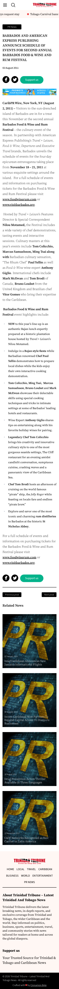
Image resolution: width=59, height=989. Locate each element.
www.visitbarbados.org (19, 204)
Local (20, 869)
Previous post (12, 594)
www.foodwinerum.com (19, 199)
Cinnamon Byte (39, 985)
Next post (49, 594)
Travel (31, 869)
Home (10, 869)
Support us (31, 80)
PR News (12, 27)
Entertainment (42, 876)
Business (12, 876)
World (25, 876)
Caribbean (45, 869)
